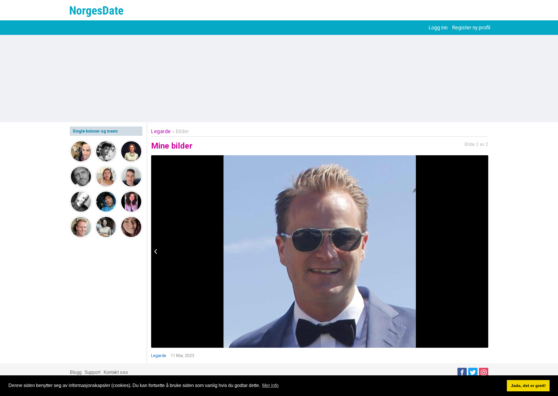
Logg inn (438, 28)
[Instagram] (483, 372)
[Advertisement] (279, 78)
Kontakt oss (115, 372)
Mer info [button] (270, 385)
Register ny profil (471, 28)
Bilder (182, 131)
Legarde (161, 131)
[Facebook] (462, 372)
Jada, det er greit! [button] (528, 385)
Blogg (76, 372)
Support (93, 372)
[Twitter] (472, 372)
